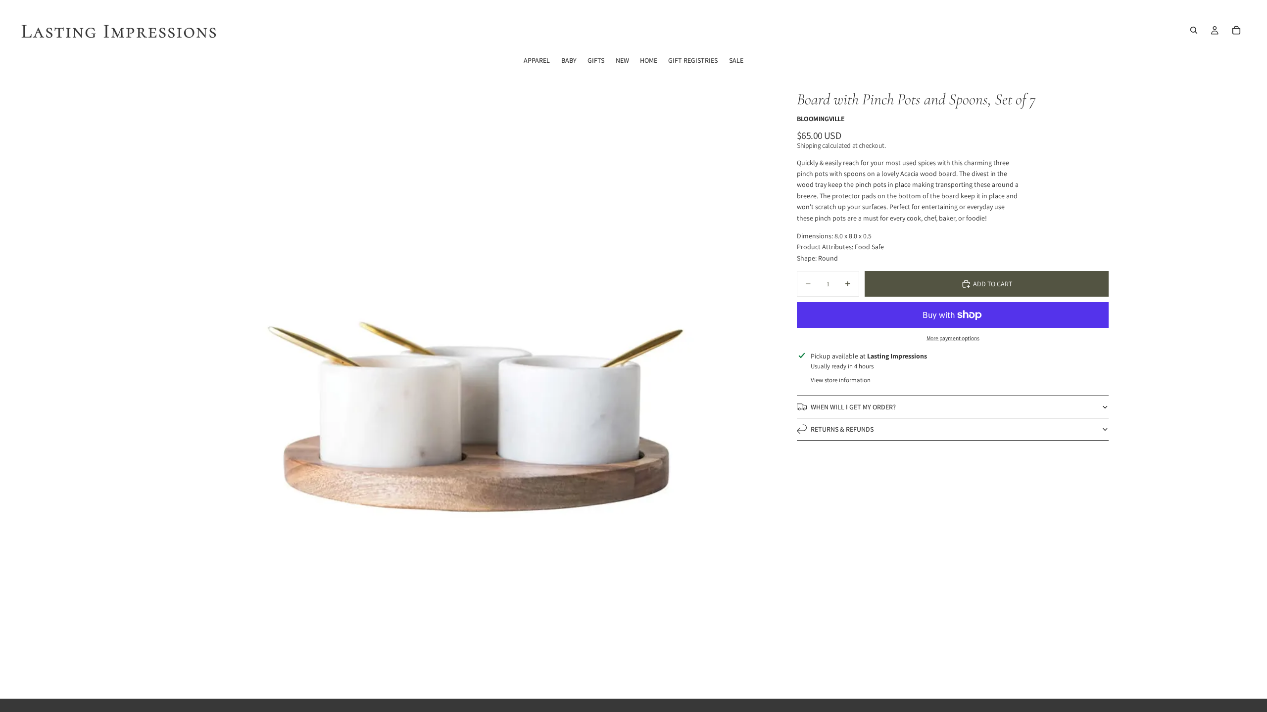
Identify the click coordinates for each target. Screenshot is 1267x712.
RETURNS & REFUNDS (842, 429)
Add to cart (992, 283)
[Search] (1194, 30)
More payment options (952, 338)
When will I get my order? (853, 406)
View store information (841, 380)
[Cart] (1236, 30)
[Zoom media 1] (472, 385)
